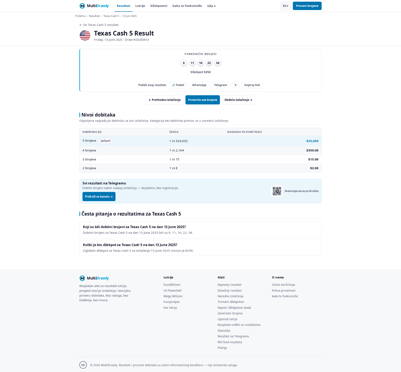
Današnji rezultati (230, 290)
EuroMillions (172, 285)
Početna (80, 16)
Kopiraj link (252, 85)
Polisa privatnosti (284, 290)
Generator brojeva (230, 313)
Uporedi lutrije (227, 319)
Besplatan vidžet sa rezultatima (239, 325)
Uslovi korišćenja (283, 285)
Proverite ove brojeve (202, 100)
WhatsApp (199, 85)
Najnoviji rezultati (230, 285)
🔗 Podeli (178, 85)
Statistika (224, 331)
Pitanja (222, 348)
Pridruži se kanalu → (99, 196)
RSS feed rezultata (230, 342)
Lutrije (140, 6)
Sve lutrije (170, 308)
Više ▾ (211, 6)
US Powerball (172, 290)
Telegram (220, 85)
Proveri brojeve (307, 6)
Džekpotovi (158, 6)
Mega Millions (173, 296)
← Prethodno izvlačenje (164, 100)
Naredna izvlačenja (231, 296)
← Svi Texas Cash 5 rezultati (99, 25)
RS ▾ (285, 6)
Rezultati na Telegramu (233, 336)
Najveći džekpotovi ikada (234, 308)
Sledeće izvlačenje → (239, 100)
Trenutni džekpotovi (231, 302)
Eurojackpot (172, 302)
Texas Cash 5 (111, 16)
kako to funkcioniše (187, 6)
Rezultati (123, 6)
